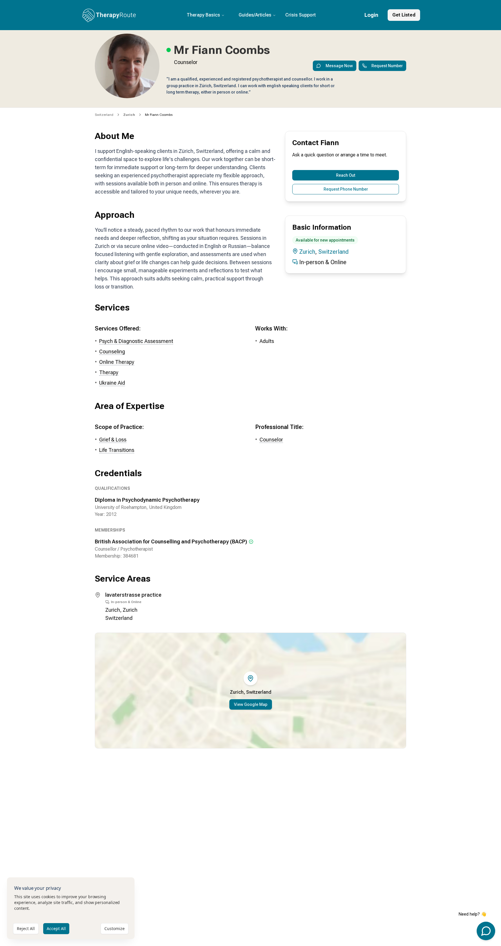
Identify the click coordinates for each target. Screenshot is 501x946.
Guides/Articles (255, 15)
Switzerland (104, 115)
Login (371, 15)
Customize (114, 928)
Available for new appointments (325, 240)
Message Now (339, 65)
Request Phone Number (346, 189)
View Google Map (250, 704)
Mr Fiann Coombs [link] (159, 115)
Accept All (56, 928)
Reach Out (345, 175)
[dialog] (71, 908)
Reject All (26, 928)
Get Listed (403, 15)
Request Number (387, 65)
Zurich (307, 251)
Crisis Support (300, 15)
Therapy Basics (203, 15)
